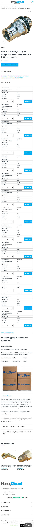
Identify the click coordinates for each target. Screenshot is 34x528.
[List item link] (17, 492)
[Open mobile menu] (2, 2)
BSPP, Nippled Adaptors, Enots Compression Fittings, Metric (24, 466)
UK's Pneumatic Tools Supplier (12, 7)
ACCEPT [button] (22, 525)
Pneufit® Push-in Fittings (24, 9)
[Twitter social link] (7, 83)
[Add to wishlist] (14, 449)
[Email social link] (9, 83)
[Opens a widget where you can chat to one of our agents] (28, 525)
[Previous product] (29, 11)
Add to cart (28, 101)
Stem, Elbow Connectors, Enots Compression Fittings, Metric (8, 466)
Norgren (3, 47)
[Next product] (32, 11)
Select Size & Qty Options (10, 65)
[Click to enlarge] (4, 42)
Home (2, 7)
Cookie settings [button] (14, 525)
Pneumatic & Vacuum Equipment (8, 9)
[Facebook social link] (5, 83)
